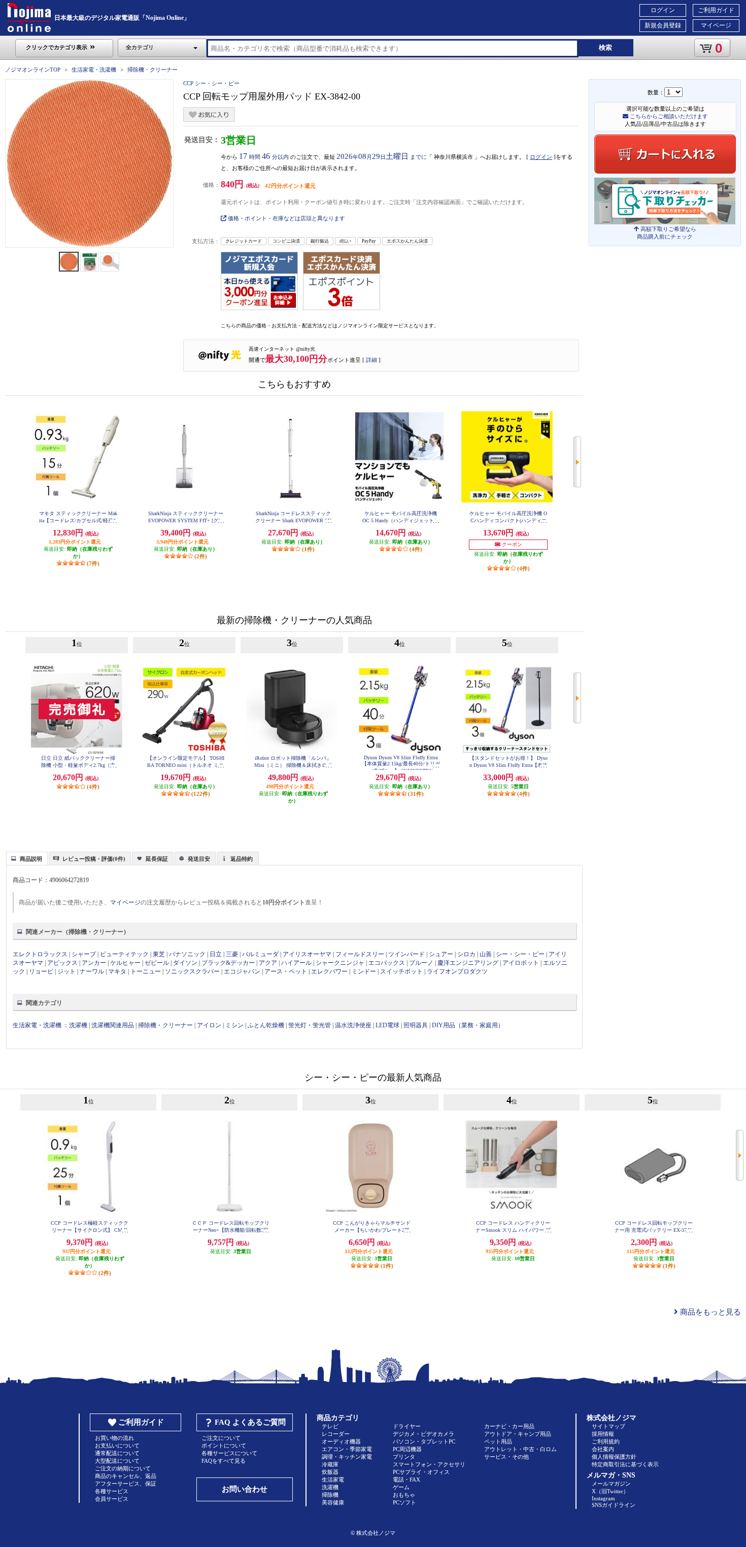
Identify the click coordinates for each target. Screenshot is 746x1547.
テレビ (330, 1426)
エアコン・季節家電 (347, 1449)
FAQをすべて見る (223, 1461)
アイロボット (520, 962)
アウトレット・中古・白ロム (520, 1449)
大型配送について (117, 1461)
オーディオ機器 (341, 1441)
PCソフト (404, 1502)
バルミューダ (260, 954)
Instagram (603, 1498)
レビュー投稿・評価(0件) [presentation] (93, 859)
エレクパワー (329, 971)
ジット (66, 971)
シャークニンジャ (340, 962)
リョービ (41, 971)
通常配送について (117, 1453)
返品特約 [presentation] (241, 859)
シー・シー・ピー (520, 954)
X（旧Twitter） (610, 1491)
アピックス (62, 962)
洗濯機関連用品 (112, 1025)
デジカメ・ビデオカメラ (423, 1434)
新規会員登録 (663, 25)
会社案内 (603, 1449)
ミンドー (364, 971)
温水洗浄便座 (353, 1025)
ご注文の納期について (123, 1468)
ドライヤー (407, 1426)
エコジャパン (242, 971)
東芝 (159, 954)
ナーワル (92, 971)
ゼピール (157, 962)
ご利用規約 (606, 1441)
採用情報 (603, 1434)
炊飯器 (330, 1472)
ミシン (234, 1025)
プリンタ (404, 1457)
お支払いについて (117, 1445)
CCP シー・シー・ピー (211, 83)
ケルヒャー (125, 962)
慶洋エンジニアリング (467, 962)
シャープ (84, 954)
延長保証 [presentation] (157, 859)
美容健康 (333, 1502)
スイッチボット (401, 971)
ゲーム (401, 1487)
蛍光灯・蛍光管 (309, 1025)
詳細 (371, 360)
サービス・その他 (506, 1457)
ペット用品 (498, 1441)
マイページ (716, 25)
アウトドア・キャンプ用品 (517, 1434)
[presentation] (26, 858)
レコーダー (336, 1434)
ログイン (663, 10)
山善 (486, 954)
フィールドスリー (359, 954)
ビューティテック (124, 954)
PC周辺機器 (407, 1449)
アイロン (209, 1025)
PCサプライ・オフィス (421, 1472)
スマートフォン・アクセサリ (429, 1464)
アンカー (94, 962)
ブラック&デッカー (228, 962)
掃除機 (330, 1495)
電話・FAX (406, 1479)
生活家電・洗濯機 (94, 69)
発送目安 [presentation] (199, 859)
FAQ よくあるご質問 (250, 1422)
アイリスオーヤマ (307, 954)
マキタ (117, 971)
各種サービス (111, 1491)
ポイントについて (223, 1445)
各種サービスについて (229, 1453)
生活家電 (333, 1479)
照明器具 (415, 1025)
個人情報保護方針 (614, 1457)
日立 (216, 954)
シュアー (441, 954)
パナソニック (187, 954)
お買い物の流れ (114, 1438)
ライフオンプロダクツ (457, 971)
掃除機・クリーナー (152, 69)
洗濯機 (78, 1025)
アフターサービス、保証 (125, 1484)
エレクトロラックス (40, 954)
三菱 (232, 954)
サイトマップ (608, 1426)
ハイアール (296, 962)
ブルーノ (421, 962)
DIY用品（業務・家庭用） (468, 1025)
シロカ (466, 954)
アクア (268, 962)
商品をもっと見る (709, 1312)
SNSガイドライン (613, 1505)
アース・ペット (285, 971)
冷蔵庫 (330, 1464)
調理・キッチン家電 (347, 1457)
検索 (605, 47)
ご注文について (221, 1438)
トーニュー (145, 971)
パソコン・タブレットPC (424, 1441)
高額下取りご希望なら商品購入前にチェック (666, 233)
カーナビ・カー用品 (509, 1426)
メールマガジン (611, 1484)
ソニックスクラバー (192, 971)
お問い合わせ (244, 1489)
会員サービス (111, 1499)
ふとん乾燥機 (266, 1025)
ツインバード (406, 954)
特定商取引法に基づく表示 (625, 1464)
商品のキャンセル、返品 (125, 1476)
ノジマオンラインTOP (32, 69)
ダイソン (185, 962)
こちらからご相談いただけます (668, 116)
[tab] (27, 858)
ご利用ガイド (716, 10)
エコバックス (386, 962)
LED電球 (387, 1025)
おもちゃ (404, 1495)
